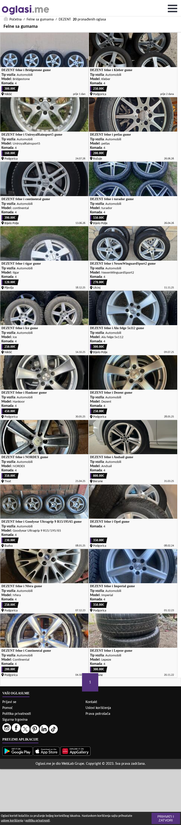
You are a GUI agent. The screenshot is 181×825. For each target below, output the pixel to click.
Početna (15, 19)
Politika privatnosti (16, 714)
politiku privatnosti (37, 820)
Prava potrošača (98, 714)
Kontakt (91, 702)
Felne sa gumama (40, 19)
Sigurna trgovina (15, 720)
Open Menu (172, 8)
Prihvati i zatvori (165, 818)
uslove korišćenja (12, 820)
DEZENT (65, 19)
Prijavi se (9, 702)
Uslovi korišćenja (98, 708)
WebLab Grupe (73, 764)
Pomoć (7, 708)
